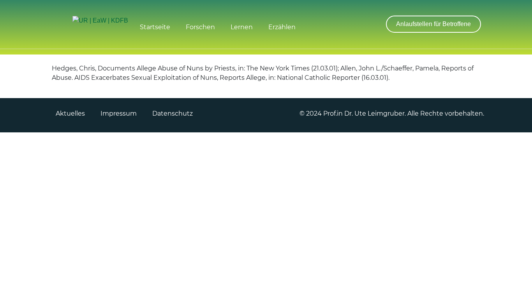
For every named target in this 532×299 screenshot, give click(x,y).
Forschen (200, 27)
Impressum (118, 113)
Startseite (155, 27)
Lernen (242, 27)
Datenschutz (172, 113)
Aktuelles (70, 113)
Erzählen (282, 27)
